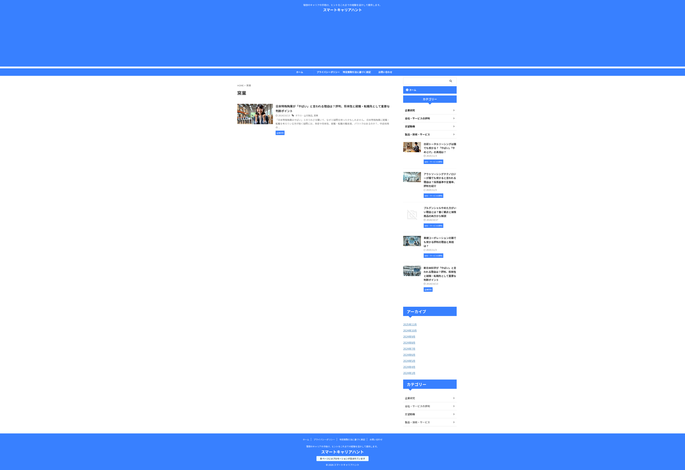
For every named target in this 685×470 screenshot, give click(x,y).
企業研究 (410, 398)
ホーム (299, 72)
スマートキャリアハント (342, 9)
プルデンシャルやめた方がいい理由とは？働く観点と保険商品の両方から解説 (440, 212)
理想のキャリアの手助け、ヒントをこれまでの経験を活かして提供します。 (342, 446)
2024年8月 (409, 342)
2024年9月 (409, 336)
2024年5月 (409, 361)
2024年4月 (409, 367)
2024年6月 (409, 355)
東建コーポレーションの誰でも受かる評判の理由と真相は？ (440, 242)
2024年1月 (409, 373)
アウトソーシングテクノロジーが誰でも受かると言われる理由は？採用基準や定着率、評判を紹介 (440, 180)
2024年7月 (409, 348)
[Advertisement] (342, 42)
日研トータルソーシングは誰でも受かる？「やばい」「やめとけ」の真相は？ (440, 148)
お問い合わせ (385, 72)
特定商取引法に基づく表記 (357, 72)
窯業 (316, 115)
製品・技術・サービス (417, 422)
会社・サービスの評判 (417, 406)
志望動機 (410, 414)
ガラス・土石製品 (304, 115)
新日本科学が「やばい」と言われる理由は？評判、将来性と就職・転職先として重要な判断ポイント (440, 274)
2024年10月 (410, 330)
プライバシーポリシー (328, 72)
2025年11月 (410, 324)
